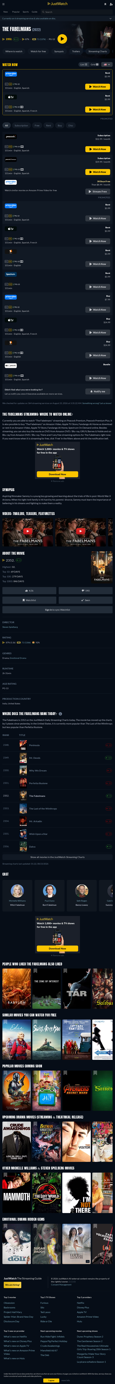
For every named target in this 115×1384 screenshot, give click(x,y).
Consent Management (61, 1284)
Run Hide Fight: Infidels (52, 1336)
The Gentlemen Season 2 (89, 1341)
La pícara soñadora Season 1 (91, 1361)
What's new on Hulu (14, 1358)
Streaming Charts (97, 51)
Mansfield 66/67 (49, 1350)
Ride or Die (46, 1321)
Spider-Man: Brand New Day (18, 1316)
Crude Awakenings (50, 1345)
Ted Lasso (45, 1312)
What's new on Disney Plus (18, 1341)
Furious (44, 1302)
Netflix (80, 1302)
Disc (70, 125)
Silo (42, 1307)
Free (37, 125)
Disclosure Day (11, 1321)
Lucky (43, 1316)
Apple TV (82, 1312)
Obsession (9, 1302)
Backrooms (9, 1307)
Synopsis (59, 51)
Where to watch (13, 51)
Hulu (79, 1321)
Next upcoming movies (51, 1331)
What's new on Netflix (15, 1336)
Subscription (21, 125)
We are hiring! (12, 1284)
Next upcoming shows (87, 1331)
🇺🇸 (105, 64)
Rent (48, 125)
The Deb (44, 1355)
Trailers (76, 51)
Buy (60, 125)
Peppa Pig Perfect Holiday (53, 1341)
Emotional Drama (18, 658)
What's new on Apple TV (16, 1345)
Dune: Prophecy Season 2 (90, 1336)
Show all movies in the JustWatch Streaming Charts (57, 857)
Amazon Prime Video (88, 1316)
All (6, 125)
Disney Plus (83, 1307)
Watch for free (38, 51)
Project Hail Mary (13, 1312)
